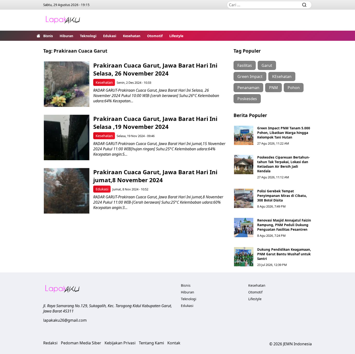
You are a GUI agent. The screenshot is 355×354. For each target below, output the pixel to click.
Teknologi (88, 36)
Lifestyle (176, 36)
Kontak (173, 343)
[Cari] (304, 5)
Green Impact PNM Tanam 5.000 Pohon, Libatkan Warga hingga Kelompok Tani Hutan (283, 132)
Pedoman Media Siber (81, 343)
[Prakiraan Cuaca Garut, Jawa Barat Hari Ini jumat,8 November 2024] (66, 191)
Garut (267, 65)
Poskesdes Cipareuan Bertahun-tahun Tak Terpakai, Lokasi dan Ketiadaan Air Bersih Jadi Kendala (283, 164)
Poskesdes (247, 98)
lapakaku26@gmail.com (65, 320)
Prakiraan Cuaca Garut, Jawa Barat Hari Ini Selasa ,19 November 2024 (155, 123)
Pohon (294, 87)
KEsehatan (281, 76)
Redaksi (50, 343)
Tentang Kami (151, 343)
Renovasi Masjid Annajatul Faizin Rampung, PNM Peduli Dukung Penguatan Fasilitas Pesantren (284, 225)
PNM (273, 87)
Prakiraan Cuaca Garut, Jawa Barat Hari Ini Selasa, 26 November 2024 (155, 69)
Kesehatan (131, 36)
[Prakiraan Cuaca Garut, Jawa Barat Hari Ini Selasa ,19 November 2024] (66, 137)
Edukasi (109, 36)
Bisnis (48, 36)
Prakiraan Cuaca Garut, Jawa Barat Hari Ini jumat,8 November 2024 (155, 176)
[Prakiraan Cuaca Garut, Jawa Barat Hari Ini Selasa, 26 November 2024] (66, 84)
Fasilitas (244, 65)
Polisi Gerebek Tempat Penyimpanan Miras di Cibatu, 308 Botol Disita (282, 195)
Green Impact (250, 76)
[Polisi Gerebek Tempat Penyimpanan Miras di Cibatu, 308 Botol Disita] (243, 198)
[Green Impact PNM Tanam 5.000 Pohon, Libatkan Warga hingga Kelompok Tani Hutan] (243, 135)
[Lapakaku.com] (63, 20)
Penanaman (248, 87)
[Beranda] (38, 36)
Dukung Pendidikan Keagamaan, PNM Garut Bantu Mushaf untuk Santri (284, 254)
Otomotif (155, 36)
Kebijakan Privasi (120, 343)
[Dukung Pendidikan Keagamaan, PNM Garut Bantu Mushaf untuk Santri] (243, 256)
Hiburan (66, 36)
